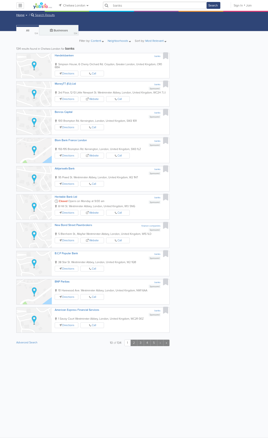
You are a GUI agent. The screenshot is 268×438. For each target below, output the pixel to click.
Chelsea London (73, 5)
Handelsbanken (64, 55)
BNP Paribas (62, 282)
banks (157, 56)
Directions (68, 73)
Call (94, 73)
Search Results (45, 15)
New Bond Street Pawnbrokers (73, 225)
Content (96, 41)
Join (249, 5)
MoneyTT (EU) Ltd (65, 84)
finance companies (150, 226)
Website (94, 99)
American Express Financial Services (77, 310)
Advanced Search (26, 342)
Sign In (238, 5)
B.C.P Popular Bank (66, 253)
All (32, 31)
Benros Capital (63, 112)
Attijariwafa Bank (65, 168)
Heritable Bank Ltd (66, 197)
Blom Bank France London (71, 140)
